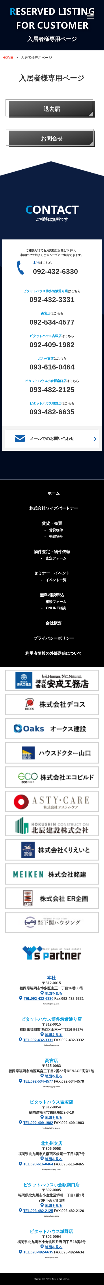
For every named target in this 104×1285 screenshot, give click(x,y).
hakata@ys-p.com (51, 1045)
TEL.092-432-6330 (38, 999)
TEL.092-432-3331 (38, 1040)
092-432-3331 (52, 299)
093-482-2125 (52, 389)
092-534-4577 (52, 322)
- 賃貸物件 (53, 530)
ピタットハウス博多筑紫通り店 (51, 1019)
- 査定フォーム (53, 558)
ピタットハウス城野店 (51, 1231)
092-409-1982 (52, 345)
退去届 (52, 109)
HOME (8, 58)
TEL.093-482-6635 (38, 1252)
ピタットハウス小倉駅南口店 (51, 1184)
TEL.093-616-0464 (38, 1164)
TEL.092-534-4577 (38, 1081)
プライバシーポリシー (54, 638)
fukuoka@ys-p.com (51, 1004)
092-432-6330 (55, 271)
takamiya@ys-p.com (51, 1087)
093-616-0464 (52, 367)
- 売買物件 (53, 536)
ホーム (54, 493)
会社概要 (54, 622)
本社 (51, 977)
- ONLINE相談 (53, 608)
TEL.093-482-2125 (38, 1211)
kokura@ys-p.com (51, 1216)
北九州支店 (51, 1143)
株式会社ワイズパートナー (53, 508)
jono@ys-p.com (51, 1257)
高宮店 (51, 1060)
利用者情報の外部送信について (53, 653)
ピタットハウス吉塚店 (51, 1101)
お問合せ (52, 139)
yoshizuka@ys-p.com (51, 1128)
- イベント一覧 (53, 580)
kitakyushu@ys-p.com (51, 1169)
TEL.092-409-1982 (38, 1123)
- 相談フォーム (53, 602)
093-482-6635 (52, 412)
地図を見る (53, 993)
